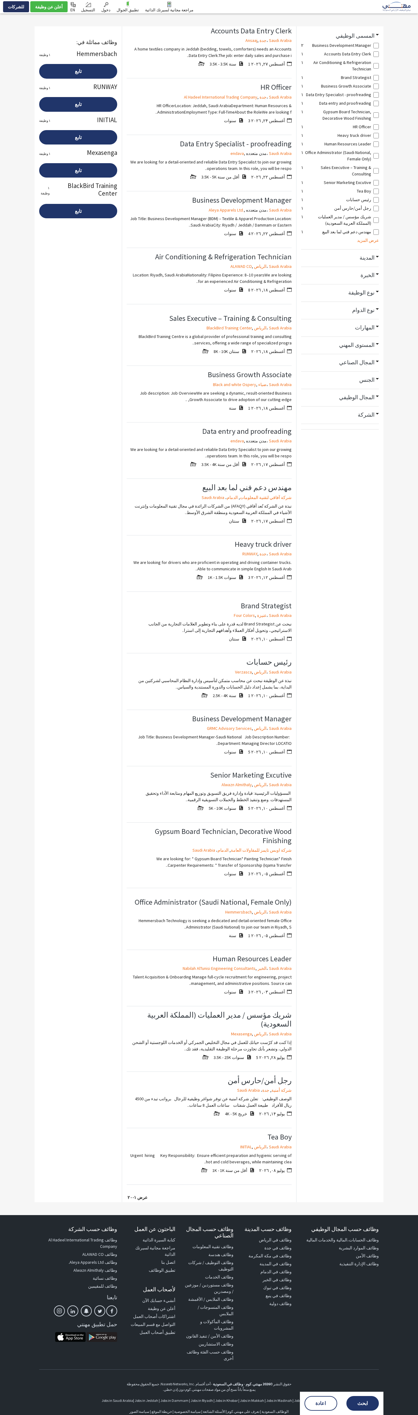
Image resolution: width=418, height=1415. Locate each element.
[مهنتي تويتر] (99, 1310)
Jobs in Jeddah (146, 1400)
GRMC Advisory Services (229, 728)
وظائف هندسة (220, 1254)
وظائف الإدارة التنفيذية (359, 1264)
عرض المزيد (368, 240)
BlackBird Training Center (229, 328)
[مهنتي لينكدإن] (72, 1310)
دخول (105, 10)
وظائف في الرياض (275, 1240)
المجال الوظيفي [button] (357, 397)
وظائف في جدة (278, 1248)
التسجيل (88, 10)
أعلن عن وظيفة (49, 6)
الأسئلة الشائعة (214, 1411)
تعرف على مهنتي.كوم (243, 1411)
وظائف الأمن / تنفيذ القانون (209, 1336)
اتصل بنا (168, 1262)
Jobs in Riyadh (202, 1400)
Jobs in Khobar (226, 1400)
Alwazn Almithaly (237, 784)
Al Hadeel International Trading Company (220, 97)
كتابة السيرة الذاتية (159, 1240)
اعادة (320, 1403)
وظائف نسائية (105, 1278)
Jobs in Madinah (279, 1400)
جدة (263, 40)
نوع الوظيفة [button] (361, 292)
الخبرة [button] (367, 275)
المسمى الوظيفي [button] (355, 35)
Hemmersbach (238, 912)
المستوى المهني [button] (357, 345)
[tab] (340, 36)
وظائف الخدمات (219, 1277)
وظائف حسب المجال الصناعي (209, 1232)
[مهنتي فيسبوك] (111, 1310)
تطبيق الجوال (128, 10)
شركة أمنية (281, 1090)
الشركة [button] (366, 414)
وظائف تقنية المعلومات (212, 1246)
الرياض (260, 266)
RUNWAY (249, 554)
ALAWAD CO (241, 266)
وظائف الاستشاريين (216, 1344)
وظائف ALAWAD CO (99, 1254)
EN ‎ (73, 10)
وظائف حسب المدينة (268, 1229)
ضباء (262, 384)
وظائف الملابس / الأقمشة (210, 1299)
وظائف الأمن (367, 1256)
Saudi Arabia (280, 40)
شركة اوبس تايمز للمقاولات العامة (261, 850)
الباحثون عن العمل (154, 1229)
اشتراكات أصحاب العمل (154, 1316)
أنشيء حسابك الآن (158, 1300)
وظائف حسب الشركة (92, 1229)
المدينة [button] (367, 257)
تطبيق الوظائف (162, 1270)
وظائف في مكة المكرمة (270, 1256)
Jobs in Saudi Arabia (117, 1400)
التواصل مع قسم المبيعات (153, 1324)
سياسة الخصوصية (187, 1411)
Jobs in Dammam (174, 1400)
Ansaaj (251, 40)
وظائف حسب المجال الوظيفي (345, 1229)
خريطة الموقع (161, 1411)
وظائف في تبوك (277, 1287)
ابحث (362, 1403)
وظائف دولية (280, 1303)
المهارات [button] (365, 327)
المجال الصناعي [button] (357, 362)
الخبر (262, 968)
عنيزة (262, 615)
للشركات (16, 6)
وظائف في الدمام (276, 1271)
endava (237, 153)
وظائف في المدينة (275, 1264)
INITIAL (246, 1147)
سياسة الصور (139, 1411)
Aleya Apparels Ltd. (226, 210)
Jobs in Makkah (252, 1400)
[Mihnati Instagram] (59, 1310)
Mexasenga (241, 1034)
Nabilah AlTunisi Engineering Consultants (219, 968)
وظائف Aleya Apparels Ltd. (93, 1262)
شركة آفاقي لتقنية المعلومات (266, 497)
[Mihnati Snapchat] (86, 1310)
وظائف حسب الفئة (216, 1352)
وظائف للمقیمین (102, 1286)
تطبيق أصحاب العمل (157, 1332)
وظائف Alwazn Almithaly (95, 1270)
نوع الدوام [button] (363, 310)
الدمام (232, 497)
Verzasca (243, 672)
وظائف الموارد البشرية (359, 1248)
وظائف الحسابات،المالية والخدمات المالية (342, 1240)
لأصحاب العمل (159, 1289)
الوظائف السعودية (275, 1411)
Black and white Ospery (234, 384)
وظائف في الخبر (277, 1279)
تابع (78, 71)
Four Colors (244, 615)
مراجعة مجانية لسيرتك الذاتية (169, 10)
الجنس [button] (367, 380)
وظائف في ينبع (279, 1295)
